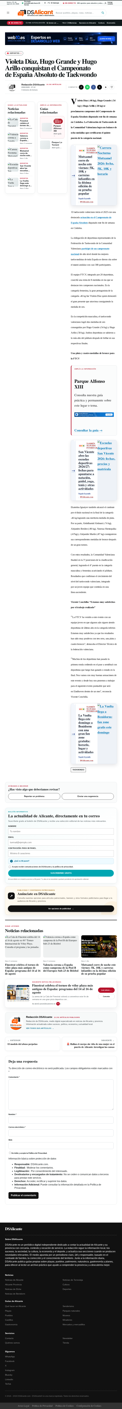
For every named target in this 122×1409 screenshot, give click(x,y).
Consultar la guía (88, 430)
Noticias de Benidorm (15, 1294)
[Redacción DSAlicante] (12, 87)
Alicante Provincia (13, 1284)
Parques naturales (71, 1311)
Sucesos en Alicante (87, 23)
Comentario (14, 1077)
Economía (111, 23)
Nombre (12, 1114)
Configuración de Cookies (89, 1405)
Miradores (67, 1320)
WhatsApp (10, 1356)
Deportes (67, 1289)
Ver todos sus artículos (40, 1028)
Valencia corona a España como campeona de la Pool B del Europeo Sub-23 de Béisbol (26, 138)
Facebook (9, 1361)
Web (10, 1140)
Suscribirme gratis (61, 873)
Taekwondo (78, 770)
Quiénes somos (12, 1343)
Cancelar (106, 996)
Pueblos (9, 1315)
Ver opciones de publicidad (61, 909)
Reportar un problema (34, 796)
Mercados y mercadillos (74, 1324)
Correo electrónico (17, 1127)
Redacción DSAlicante (33, 84)
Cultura (101, 23)
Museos (66, 1315)
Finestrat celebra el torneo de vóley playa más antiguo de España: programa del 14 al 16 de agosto (26, 123)
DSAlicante (13, 1229)
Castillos (9, 1320)
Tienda (66, 1343)
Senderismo (68, 1306)
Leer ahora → (106, 990)
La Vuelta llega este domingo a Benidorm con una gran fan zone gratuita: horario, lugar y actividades (26, 183)
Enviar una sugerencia (88, 796)
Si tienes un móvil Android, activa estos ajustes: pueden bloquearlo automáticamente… (53, 23)
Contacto (9, 1338)
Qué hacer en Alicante (15, 1306)
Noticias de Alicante (14, 1280)
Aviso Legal (23, 1405)
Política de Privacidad (37, 1153)
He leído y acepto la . (29, 1153)
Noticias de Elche (13, 1289)
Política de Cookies (64, 1405)
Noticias (73, 23)
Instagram (10, 1370)
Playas (8, 1311)
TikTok (8, 1384)
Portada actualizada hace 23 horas (32, 3)
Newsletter (68, 1338)
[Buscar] (102, 12)
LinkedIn (9, 1379)
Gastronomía (11, 1324)
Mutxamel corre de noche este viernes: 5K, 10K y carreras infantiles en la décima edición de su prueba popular (25, 153)
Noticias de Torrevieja (73, 1280)
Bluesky (8, 1375)
